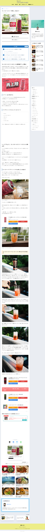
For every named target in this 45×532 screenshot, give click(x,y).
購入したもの (35, 120)
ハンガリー (35, 115)
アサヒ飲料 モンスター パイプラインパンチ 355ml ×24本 (17, 217)
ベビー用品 (35, 122)
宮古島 (34, 101)
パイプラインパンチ (18, 463)
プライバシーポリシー (22, 531)
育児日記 (16, 4)
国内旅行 (34, 98)
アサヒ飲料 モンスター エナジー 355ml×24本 (15, 394)
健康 (34, 94)
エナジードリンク (11, 463)
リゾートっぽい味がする (9, 51)
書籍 (34, 124)
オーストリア (35, 113)
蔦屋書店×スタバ (30, 4)
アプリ (33, 129)
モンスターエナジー (25, 463)
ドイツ (34, 108)
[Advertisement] (15, 135)
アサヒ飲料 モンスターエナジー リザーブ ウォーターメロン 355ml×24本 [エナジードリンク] (17, 378)
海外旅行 (34, 105)
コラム (34, 91)
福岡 (34, 103)
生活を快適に (35, 118)
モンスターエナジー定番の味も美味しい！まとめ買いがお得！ (15, 59)
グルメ (27, 462)
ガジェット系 (35, 127)
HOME (13, 4)
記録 (19, 4)
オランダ (34, 110)
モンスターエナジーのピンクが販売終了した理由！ (13, 49)
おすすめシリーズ (24, 4)
